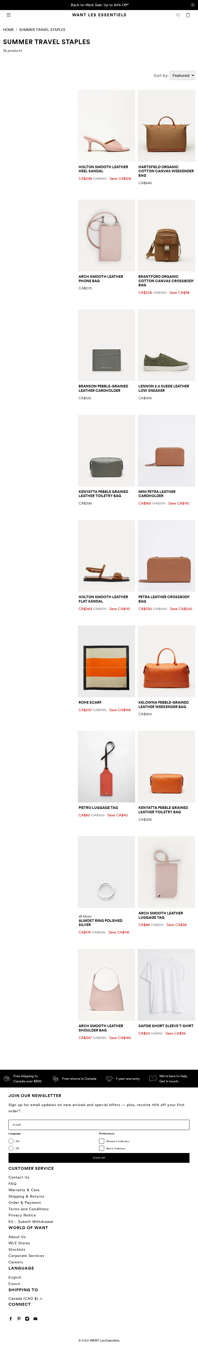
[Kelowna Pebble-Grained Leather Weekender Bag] (166, 661)
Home (8, 29)
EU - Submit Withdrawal (31, 1222)
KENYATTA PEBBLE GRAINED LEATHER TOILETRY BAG (103, 494)
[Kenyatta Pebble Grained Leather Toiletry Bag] (106, 450)
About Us (17, 1237)
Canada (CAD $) (24, 1298)
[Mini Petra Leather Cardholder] (166, 450)
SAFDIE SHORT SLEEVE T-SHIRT (166, 1026)
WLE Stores (19, 1243)
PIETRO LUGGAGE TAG (98, 808)
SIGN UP (99, 1157)
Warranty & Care (24, 1190)
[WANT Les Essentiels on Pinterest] (20, 1320)
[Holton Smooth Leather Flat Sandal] (106, 556)
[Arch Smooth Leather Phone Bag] (106, 235)
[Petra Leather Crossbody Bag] (166, 556)
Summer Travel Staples (42, 29)
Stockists (17, 1249)
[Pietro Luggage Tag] (106, 766)
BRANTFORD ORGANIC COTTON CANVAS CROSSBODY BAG (166, 280)
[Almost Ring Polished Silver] (106, 872)
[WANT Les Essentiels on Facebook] (12, 1320)
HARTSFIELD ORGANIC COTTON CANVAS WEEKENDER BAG (166, 171)
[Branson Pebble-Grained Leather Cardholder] (106, 345)
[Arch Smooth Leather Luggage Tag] (166, 872)
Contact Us (19, 1177)
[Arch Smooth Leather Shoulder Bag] (106, 985)
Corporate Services (26, 1256)
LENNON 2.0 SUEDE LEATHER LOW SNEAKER (163, 388)
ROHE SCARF (90, 702)
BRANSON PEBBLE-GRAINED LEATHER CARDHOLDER (103, 388)
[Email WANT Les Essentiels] (36, 1320)
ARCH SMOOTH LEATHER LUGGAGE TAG (160, 915)
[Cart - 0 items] (188, 15)
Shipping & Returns (26, 1196)
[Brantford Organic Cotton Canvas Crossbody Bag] (166, 235)
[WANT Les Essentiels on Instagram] (28, 1320)
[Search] (178, 15)
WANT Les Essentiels (104, 1340)
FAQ (12, 1184)
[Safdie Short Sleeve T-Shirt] (166, 985)
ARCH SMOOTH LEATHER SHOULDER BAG (101, 1028)
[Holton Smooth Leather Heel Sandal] (106, 125)
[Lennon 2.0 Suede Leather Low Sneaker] (166, 345)
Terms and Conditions (29, 1209)
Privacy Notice (22, 1215)
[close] (192, 4)
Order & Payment (25, 1202)
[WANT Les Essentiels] (99, 15)
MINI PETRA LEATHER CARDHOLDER (157, 494)
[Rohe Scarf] (106, 661)
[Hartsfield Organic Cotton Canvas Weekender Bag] (166, 125)
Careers (16, 1262)
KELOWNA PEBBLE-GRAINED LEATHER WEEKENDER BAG (163, 704)
